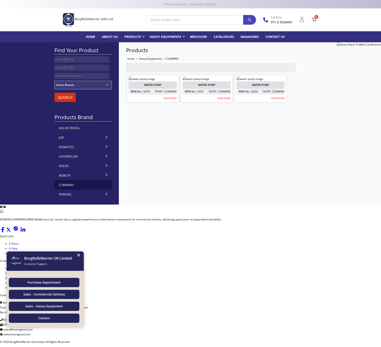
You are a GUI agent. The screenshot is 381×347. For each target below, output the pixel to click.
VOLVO (64, 166)
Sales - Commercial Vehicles (44, 294)
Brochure (198, 37)
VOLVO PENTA (69, 128)
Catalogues (224, 37)
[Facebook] (3, 231)
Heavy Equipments (165, 37)
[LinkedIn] (23, 231)
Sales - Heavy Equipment (44, 306)
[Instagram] (16, 231)
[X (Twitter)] (9, 231)
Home (90, 37)
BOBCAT (65, 175)
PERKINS (65, 194)
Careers (44, 318)
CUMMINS (172, 59)
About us (110, 37)
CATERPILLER (68, 156)
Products (132, 37)
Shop (14, 248)
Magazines (250, 37)
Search (65, 97)
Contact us (275, 37)
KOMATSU (66, 147)
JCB (61, 137)
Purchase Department (44, 282)
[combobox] (194, 20)
